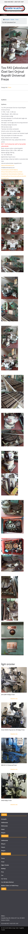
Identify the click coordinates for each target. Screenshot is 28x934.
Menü (5, 15)
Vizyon (3, 847)
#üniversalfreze (5, 176)
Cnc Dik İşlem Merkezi (7, 882)
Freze (9, 87)
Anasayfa (7, 19)
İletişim (3, 833)
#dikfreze (20, 174)
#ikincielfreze (9, 172)
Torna (3, 858)
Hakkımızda (4, 822)
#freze (3, 172)
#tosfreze (16, 172)
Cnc (2, 875)
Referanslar (4, 826)
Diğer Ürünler (5, 865)
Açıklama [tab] (3, 100)
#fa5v (20, 172)
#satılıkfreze (4, 174)
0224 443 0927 (8, 2)
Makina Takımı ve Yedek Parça (9, 885)
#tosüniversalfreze (15, 176)
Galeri (3, 829)
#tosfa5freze (5, 178)
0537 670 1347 (19, 2)
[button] (27, 29)
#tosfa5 (24, 176)
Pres (2, 872)
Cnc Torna (4, 879)
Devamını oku (14, 698)
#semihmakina (5, 170)
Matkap (3, 868)
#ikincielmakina (13, 174)
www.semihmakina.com (7, 165)
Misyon (3, 844)
